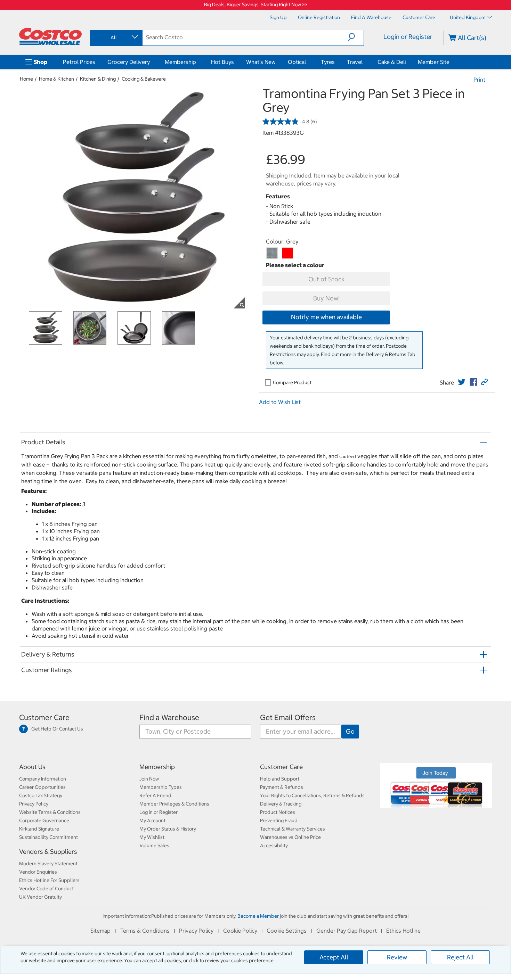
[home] (50, 36)
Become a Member (258, 916)
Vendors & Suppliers (48, 852)
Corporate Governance (44, 820)
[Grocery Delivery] (151, 61)
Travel (355, 61)
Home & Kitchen (56, 79)
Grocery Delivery (128, 61)
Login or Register (407, 37)
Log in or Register (158, 812)
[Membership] (197, 61)
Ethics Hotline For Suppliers (49, 880)
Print (479, 79)
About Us (32, 767)
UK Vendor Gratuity (40, 897)
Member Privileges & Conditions (174, 804)
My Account (152, 820)
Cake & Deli (392, 61)
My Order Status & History (167, 829)
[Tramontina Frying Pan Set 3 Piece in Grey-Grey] (272, 253)
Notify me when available (326, 317)
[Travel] (364, 61)
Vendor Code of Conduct (46, 888)
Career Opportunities (42, 787)
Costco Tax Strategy (40, 795)
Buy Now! (326, 298)
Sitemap (100, 930)
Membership (180, 61)
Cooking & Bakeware (144, 79)
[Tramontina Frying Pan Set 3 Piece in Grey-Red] (288, 253)
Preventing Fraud (279, 820)
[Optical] (307, 61)
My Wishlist (151, 837)
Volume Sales (154, 845)
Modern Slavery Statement (48, 863)
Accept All (333, 957)
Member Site (433, 61)
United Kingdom (468, 17)
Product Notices (277, 812)
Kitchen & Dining (98, 79)
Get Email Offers (288, 717)
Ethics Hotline (403, 930)
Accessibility (274, 845)
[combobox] (115, 37)
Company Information (42, 779)
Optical (297, 61)
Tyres (328, 61)
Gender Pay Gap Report (346, 930)
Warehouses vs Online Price (290, 837)
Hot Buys (222, 61)
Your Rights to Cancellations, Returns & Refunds (312, 795)
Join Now (149, 779)
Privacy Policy (33, 804)
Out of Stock (326, 279)
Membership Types (160, 787)
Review (397, 957)
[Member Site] (450, 61)
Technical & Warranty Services (292, 829)
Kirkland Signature (39, 829)
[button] (356, 37)
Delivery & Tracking (280, 804)
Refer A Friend (155, 795)
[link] (461, 382)
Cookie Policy (240, 930)
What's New (261, 61)
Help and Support (279, 779)
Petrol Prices (79, 61)
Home (26, 79)
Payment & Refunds (281, 787)
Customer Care (44, 717)
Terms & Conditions (145, 930)
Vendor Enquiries (38, 872)
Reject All (460, 957)
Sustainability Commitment (48, 837)
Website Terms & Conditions (50, 812)
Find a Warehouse (169, 717)
